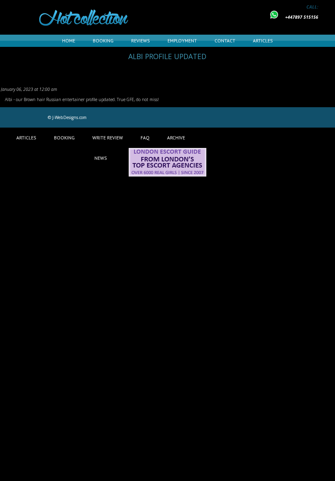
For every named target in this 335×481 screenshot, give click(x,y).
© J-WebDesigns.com (67, 117)
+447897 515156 (301, 17)
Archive (176, 138)
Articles (263, 41)
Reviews (140, 41)
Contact (224, 41)
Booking (103, 41)
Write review (107, 138)
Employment (182, 41)
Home (68, 41)
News (100, 158)
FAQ (145, 138)
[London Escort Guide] (167, 175)
